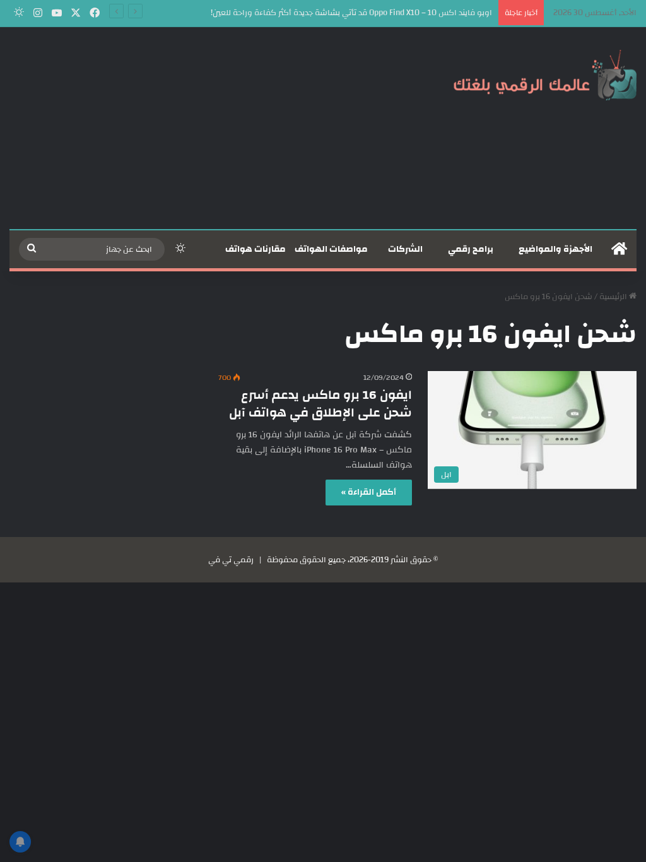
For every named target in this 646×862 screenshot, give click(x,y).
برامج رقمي (470, 249)
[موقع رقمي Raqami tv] (545, 74)
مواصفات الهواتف (331, 249)
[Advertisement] (215, 128)
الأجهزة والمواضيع (555, 249)
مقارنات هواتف (255, 249)
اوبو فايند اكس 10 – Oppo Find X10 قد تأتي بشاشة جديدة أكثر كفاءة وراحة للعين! (351, 12)
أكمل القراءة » (368, 492)
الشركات (405, 249)
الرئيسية (614, 296)
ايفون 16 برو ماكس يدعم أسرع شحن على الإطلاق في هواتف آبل (320, 403)
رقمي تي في (231, 559)
